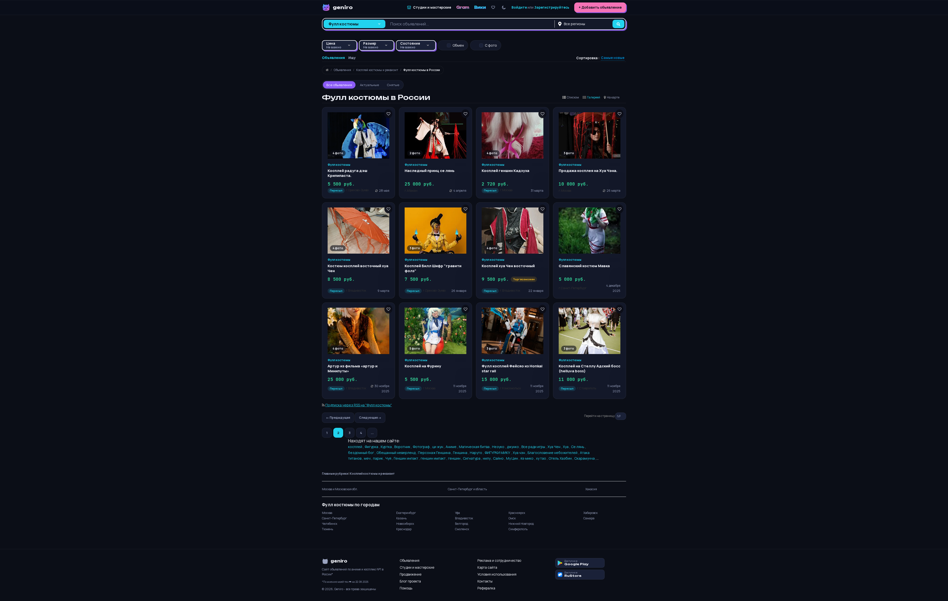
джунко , (514, 446)
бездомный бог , (362, 452)
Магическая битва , (475, 446)
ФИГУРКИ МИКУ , (499, 452)
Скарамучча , (585, 458)
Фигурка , (373, 446)
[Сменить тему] (504, 7)
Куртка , (387, 446)
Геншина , (461, 452)
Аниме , (452, 446)
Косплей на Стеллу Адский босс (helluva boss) (589, 368)
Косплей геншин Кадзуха (505, 170)
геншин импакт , (434, 458)
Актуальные (369, 85)
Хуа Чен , (555, 446)
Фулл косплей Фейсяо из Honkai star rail (512, 368)
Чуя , (389, 458)
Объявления (409, 560)
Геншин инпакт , (407, 458)
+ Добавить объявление (600, 7)
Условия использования (496, 574)
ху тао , (542, 458)
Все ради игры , (534, 446)
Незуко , (499, 446)
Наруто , (477, 452)
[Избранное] (493, 7)
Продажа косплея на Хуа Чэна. (588, 170)
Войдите (519, 7)
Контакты (485, 581)
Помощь (406, 588)
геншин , (455, 458)
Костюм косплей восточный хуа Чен (358, 268)
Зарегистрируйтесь (551, 7)
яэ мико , (528, 458)
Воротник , (403, 446)
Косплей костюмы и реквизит (372, 473)
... (372, 433)
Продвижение (410, 574)
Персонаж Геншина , (435, 452)
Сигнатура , (473, 458)
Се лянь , (578, 446)
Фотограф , (422, 446)
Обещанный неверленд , (397, 452)
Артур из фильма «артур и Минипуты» (352, 368)
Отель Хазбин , (561, 458)
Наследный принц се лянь (429, 170)
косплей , (356, 446)
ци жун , (439, 446)
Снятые (393, 85)
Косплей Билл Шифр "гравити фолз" (433, 268)
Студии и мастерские (417, 567)
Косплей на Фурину (423, 366)
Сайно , (499, 458)
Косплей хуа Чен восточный (508, 265)
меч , (368, 458)
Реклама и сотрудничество (499, 560)
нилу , (488, 458)
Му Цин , (513, 458)
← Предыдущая (338, 417)
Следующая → (370, 417)
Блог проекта (410, 581)
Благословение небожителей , (554, 452)
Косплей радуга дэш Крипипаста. (347, 173)
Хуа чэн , (520, 452)
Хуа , (567, 446)
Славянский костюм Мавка (584, 265)
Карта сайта (487, 567)
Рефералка (486, 588)
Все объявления (339, 85)
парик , (379, 458)
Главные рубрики (335, 473)
